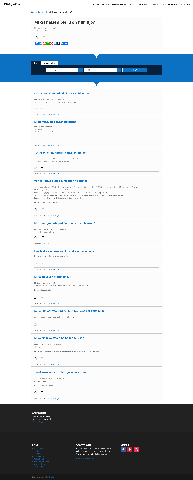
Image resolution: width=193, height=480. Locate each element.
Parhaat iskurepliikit (41, 461)
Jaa (58, 114)
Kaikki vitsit (38, 454)
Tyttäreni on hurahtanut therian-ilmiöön (60, 152)
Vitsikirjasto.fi (39, 448)
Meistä (155, 4)
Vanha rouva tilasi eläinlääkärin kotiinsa (60, 181)
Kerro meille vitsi (170, 4)
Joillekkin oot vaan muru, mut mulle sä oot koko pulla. (69, 311)
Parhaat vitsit (39, 459)
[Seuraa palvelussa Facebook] (123, 449)
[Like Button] (36, 38)
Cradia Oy (52, 477)
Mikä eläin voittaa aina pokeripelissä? (59, 338)
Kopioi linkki (52, 114)
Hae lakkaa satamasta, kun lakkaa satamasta (64, 251)
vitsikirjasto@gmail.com (41, 422)
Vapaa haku (49, 63)
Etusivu (96, 4)
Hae (36, 63)
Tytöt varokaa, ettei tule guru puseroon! (60, 372)
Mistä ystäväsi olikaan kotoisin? (55, 121)
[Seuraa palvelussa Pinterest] (129, 449)
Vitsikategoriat (39, 456)
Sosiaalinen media (119, 4)
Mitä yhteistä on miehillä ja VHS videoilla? (61, 93)
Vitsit (131, 4)
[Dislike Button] (44, 38)
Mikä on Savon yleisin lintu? (52, 277)
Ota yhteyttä (184, 4)
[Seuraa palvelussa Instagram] (136, 449)
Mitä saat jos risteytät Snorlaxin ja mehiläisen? (64, 223)
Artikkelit (106, 4)
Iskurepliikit (143, 4)
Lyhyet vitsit (42, 12)
